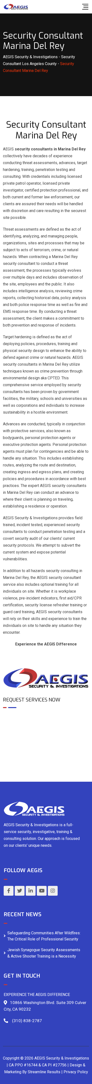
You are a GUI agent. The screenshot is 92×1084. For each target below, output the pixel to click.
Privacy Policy (76, 1072)
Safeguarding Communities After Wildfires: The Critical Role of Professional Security (43, 936)
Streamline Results (44, 1072)
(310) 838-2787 (27, 1020)
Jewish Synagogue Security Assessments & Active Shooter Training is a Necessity (43, 953)
